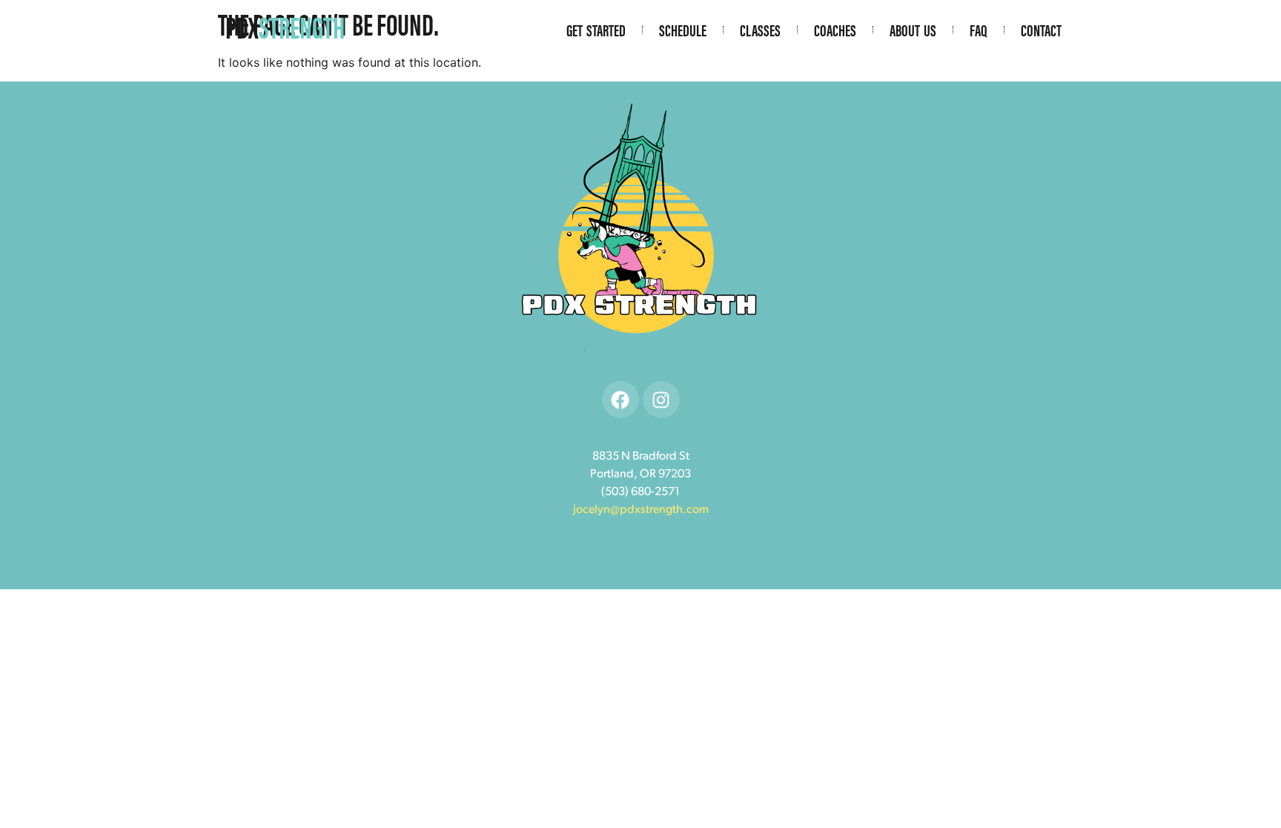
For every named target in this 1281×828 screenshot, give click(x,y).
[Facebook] (620, 399)
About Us (913, 29)
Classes (760, 29)
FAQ (978, 29)
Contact (1041, 29)
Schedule (682, 29)
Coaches (835, 29)
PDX (285, 26)
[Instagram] (661, 399)
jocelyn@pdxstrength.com (641, 510)
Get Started (596, 29)
